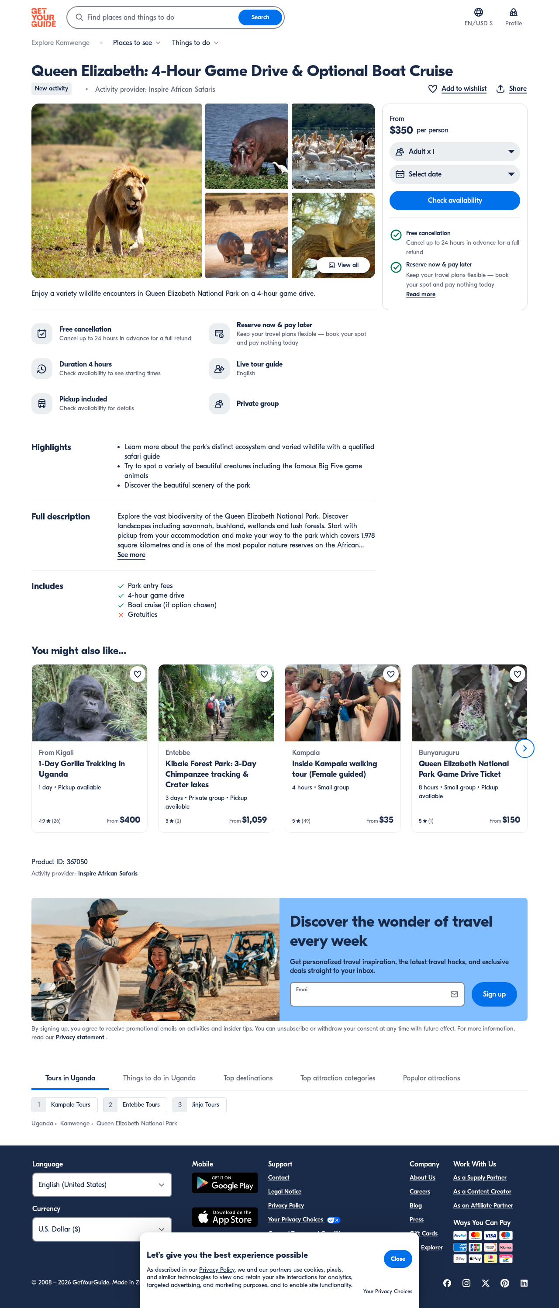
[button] (116, 191)
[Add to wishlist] (137, 674)
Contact (279, 1177)
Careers (420, 1191)
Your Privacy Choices (296, 1219)
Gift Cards (424, 1233)
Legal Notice (284, 1191)
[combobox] (153, 17)
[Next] (525, 748)
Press (417, 1219)
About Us (422, 1177)
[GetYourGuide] (43, 17)
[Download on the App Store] (225, 1218)
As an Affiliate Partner (483, 1205)
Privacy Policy (286, 1205)
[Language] (479, 12)
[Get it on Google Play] (225, 1184)
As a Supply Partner (480, 1177)
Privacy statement (80, 1037)
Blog (416, 1205)
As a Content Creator (482, 1191)
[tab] (70, 1078)
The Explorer (426, 1247)
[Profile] (514, 12)
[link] (89, 748)
